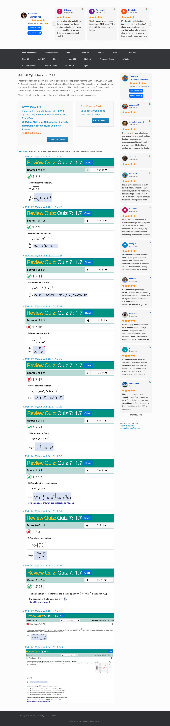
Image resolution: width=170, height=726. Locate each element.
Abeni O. (133, 157)
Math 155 (72, 59)
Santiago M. (134, 383)
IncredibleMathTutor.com (131, 428)
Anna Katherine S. (136, 122)
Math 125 (132, 52)
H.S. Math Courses (29, 65)
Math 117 (69, 52)
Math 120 (116, 52)
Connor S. (133, 209)
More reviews (136, 415)
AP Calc (125, 59)
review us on (33, 33)
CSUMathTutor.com (139, 80)
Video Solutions (51, 52)
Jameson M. (134, 105)
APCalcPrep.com (128, 425)
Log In (85, 65)
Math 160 (87, 59)
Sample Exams (51, 65)
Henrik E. (132, 10)
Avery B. (132, 278)
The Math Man (34, 17)
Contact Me (69, 65)
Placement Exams (107, 59)
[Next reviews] (150, 23)
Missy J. (132, 244)
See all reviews (34, 28)
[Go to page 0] (98, 42)
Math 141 (56, 59)
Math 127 (41, 59)
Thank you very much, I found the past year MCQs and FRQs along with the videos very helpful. (102, 25)
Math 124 (101, 52)
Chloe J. (67, 10)
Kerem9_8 (133, 313)
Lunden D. (133, 174)
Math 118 (85, 52)
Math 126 (25, 59)
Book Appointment (29, 52)
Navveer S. (100, 10)
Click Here (23, 151)
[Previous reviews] (54, 23)
